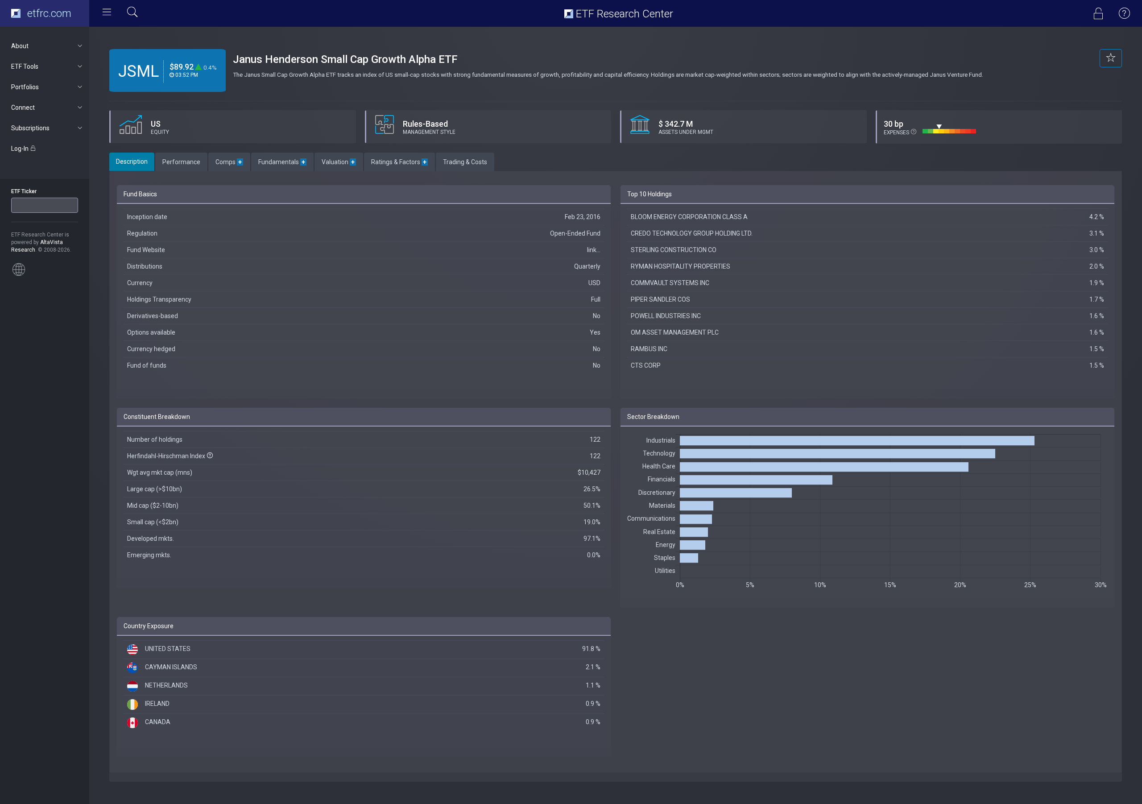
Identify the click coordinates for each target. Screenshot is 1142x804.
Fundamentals (282, 162)
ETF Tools (24, 66)
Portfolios (25, 87)
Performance (181, 162)
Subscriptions (30, 128)
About (20, 46)
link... (593, 249)
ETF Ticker (24, 191)
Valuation (339, 162)
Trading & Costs (465, 162)
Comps (229, 162)
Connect (23, 107)
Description (132, 161)
